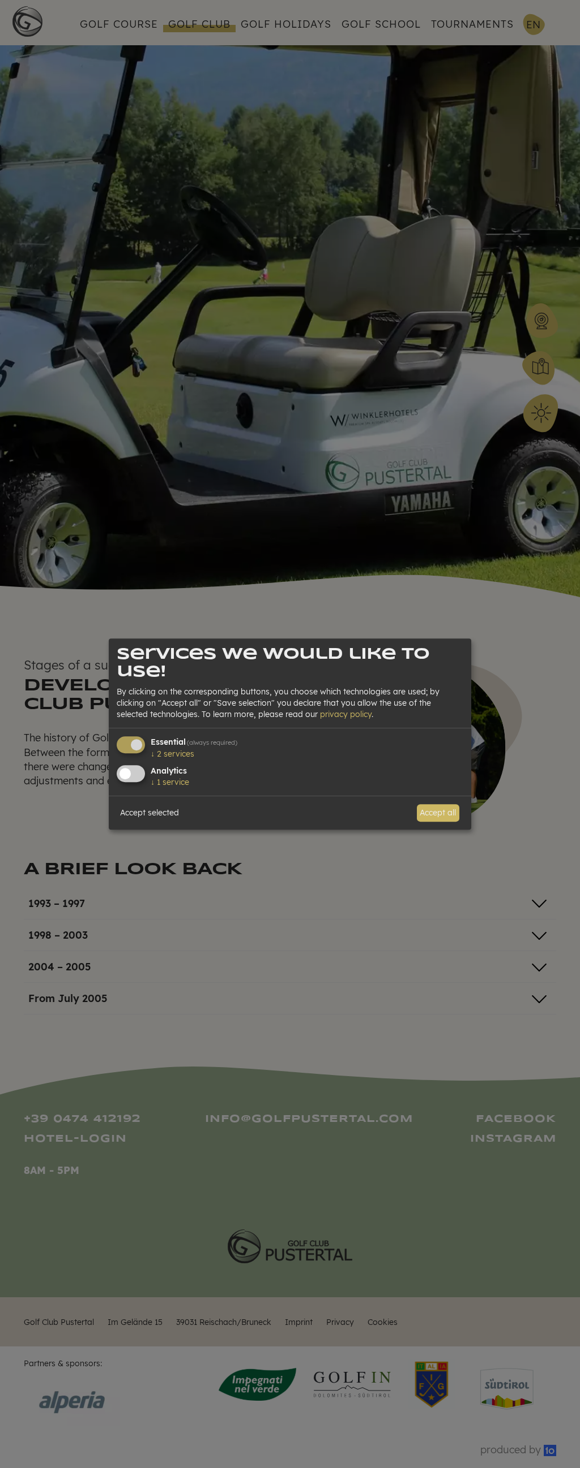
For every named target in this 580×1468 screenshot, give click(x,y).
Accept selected (149, 813)
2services (172, 754)
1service (170, 782)
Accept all (438, 813)
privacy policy (346, 714)
